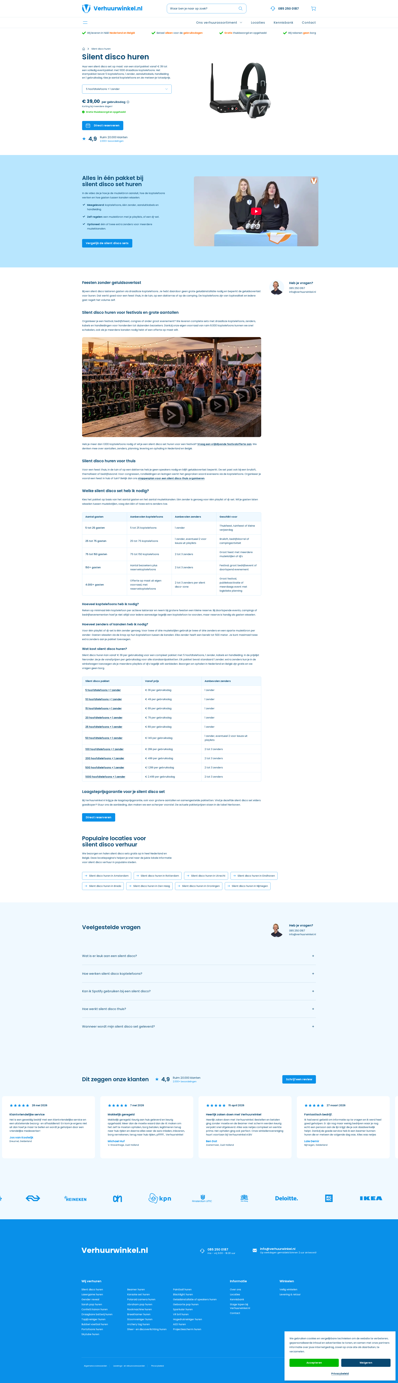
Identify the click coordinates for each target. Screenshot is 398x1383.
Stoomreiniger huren (139, 1319)
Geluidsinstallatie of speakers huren (195, 1299)
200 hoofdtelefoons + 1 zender (104, 758)
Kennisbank (237, 1299)
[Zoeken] (241, 8)
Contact (235, 1313)
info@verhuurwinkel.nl (302, 292)
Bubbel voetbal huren (94, 1324)
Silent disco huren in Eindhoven (256, 876)
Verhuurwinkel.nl (118, 8)
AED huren (179, 1324)
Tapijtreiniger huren (93, 1319)
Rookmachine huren (139, 1309)
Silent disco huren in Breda (105, 886)
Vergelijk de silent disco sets (107, 243)
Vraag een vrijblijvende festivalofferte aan (224, 444)
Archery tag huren (138, 1324)
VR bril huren (181, 1314)
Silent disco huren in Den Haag (151, 886)
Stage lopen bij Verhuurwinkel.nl (240, 1306)
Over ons (235, 1289)
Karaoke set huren (138, 1294)
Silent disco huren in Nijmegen (250, 886)
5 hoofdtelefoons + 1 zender (103, 690)
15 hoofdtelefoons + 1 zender (103, 708)
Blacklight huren (183, 1294)
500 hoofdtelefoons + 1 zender (104, 767)
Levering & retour (290, 1294)
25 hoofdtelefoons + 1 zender (103, 727)
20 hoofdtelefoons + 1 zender (104, 717)
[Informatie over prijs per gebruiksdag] (127, 102)
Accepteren (314, 1362)
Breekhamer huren (138, 1314)
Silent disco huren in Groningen (201, 886)
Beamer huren (136, 1289)
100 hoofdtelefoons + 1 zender (104, 749)
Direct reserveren (98, 817)
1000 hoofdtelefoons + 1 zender (105, 776)
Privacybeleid (340, 1373)
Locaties (235, 1294)
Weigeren (366, 1362)
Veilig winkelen (288, 1289)
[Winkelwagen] (313, 8)
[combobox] (206, 8)
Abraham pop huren (139, 1304)
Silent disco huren (101, 48)
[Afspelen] (256, 211)
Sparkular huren (183, 1309)
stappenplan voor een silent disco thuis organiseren (171, 478)
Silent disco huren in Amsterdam (109, 876)
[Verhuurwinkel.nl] (83, 48)
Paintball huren (182, 1289)
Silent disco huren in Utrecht (208, 876)
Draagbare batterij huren (96, 1314)
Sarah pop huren (91, 1304)
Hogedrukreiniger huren (187, 1319)
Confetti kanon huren (94, 1309)
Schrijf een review (299, 1079)
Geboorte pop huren (186, 1304)
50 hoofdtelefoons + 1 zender (104, 738)
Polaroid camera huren (141, 1299)
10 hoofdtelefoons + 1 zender (103, 699)
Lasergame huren (92, 1294)
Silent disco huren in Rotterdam (160, 876)
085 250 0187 (288, 8)
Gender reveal (90, 1299)
